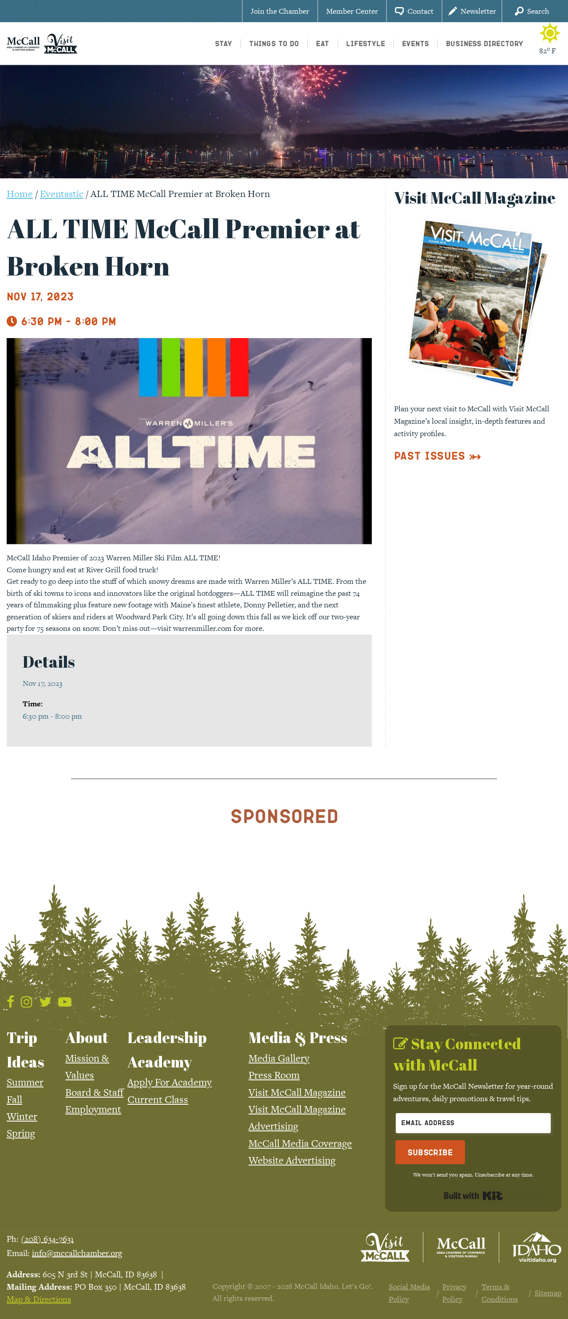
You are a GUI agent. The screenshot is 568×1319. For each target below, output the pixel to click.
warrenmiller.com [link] (202, 628)
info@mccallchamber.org (77, 1253)
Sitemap (548, 1293)
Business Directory (484, 43)
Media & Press (297, 1037)
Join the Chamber (280, 11)
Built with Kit (473, 1196)
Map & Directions (39, 1299)
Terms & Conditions (499, 1292)
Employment (93, 1109)
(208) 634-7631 (47, 1239)
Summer (25, 1082)
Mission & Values (87, 1066)
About (87, 1037)
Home (20, 194)
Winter (22, 1116)
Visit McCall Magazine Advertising (297, 1117)
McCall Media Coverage (300, 1143)
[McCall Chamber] (23, 42)
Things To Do (274, 43)
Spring (21, 1133)
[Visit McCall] (385, 1247)
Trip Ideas (25, 1049)
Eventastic (61, 194)
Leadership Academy (167, 1049)
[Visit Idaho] (537, 1247)
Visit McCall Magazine (297, 1092)
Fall (14, 1099)
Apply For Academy (169, 1082)
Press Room (274, 1075)
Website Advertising (291, 1160)
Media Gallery (278, 1058)
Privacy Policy (454, 1292)
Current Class (157, 1099)
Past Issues (429, 455)
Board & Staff (94, 1092)
